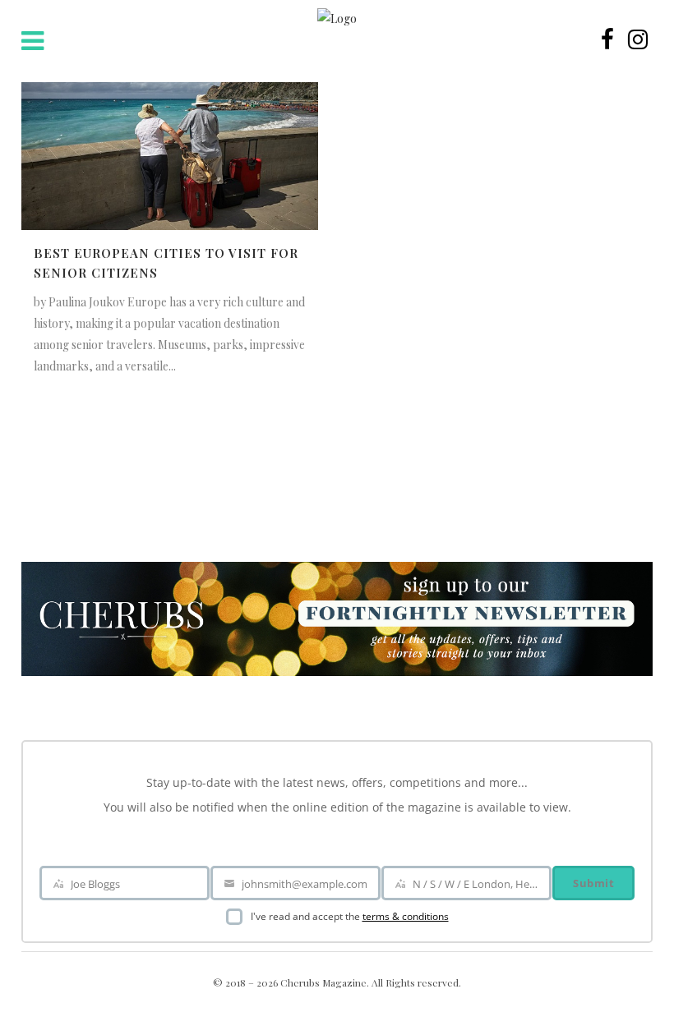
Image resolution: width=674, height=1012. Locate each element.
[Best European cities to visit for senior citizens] (169, 156)
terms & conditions (405, 916)
